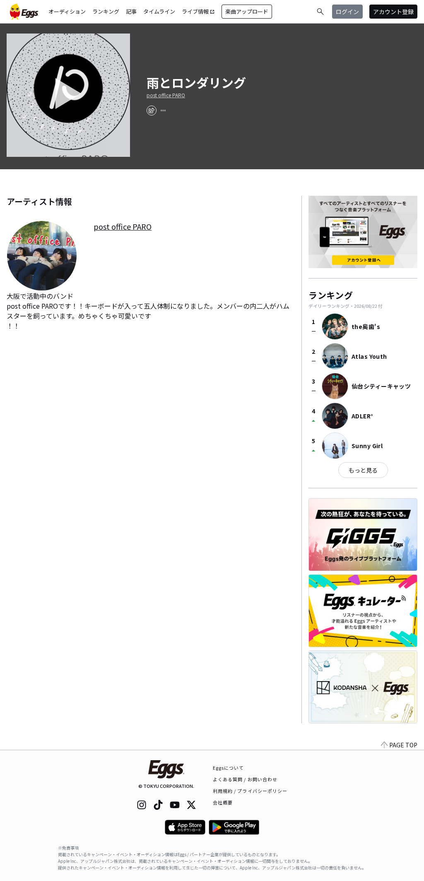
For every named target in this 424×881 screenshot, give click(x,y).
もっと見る (363, 470)
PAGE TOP (403, 745)
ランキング (105, 11)
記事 (131, 11)
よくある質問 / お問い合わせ (245, 779)
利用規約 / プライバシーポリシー (250, 790)
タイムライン (159, 11)
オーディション (67, 11)
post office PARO (166, 95)
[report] (163, 110)
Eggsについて (228, 767)
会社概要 (223, 802)
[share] (152, 110)
